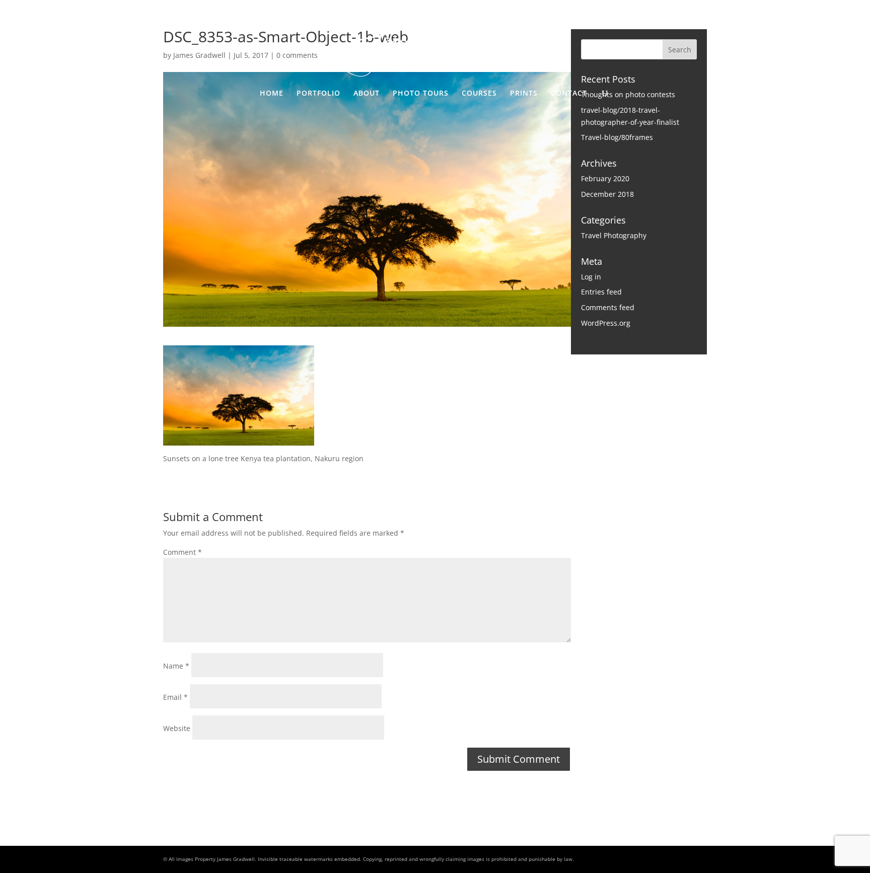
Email (175, 697)
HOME (271, 94)
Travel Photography (613, 235)
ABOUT (366, 94)
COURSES (479, 94)
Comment (182, 552)
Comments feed (607, 307)
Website (176, 728)
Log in (591, 276)
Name (176, 666)
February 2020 (605, 178)
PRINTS (524, 94)
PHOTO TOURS (421, 94)
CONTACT (569, 94)
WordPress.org (605, 323)
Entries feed (601, 292)
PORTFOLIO (318, 94)
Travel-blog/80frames (617, 137)
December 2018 (607, 194)
